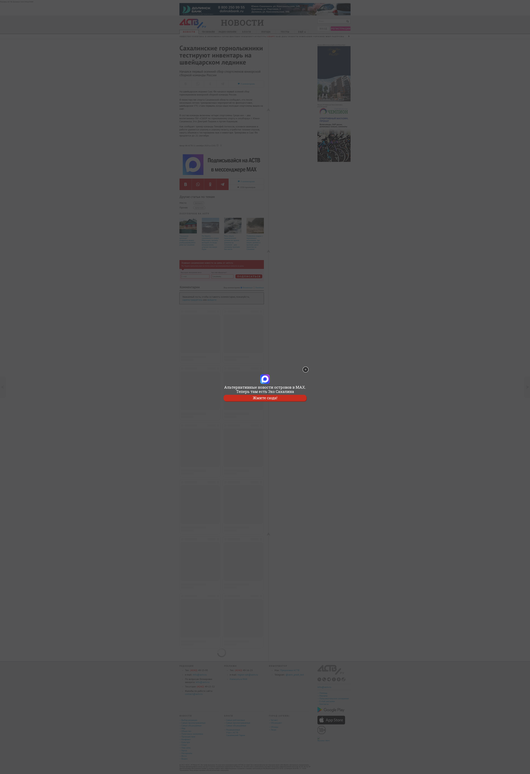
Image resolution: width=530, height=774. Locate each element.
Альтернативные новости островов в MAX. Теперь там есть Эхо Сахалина (265, 389)
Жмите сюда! (265, 398)
